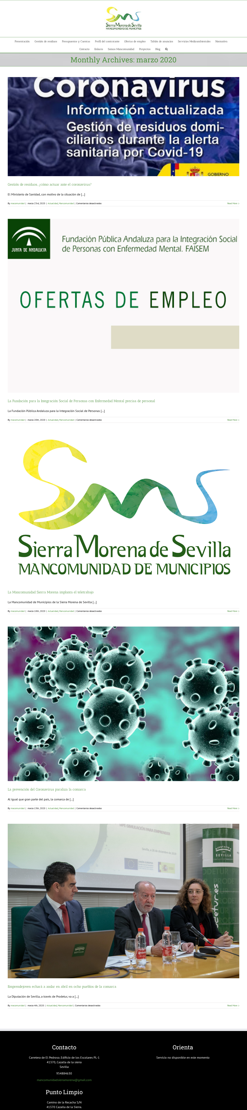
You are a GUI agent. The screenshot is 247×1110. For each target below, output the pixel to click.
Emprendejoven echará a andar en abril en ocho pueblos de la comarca (62, 986)
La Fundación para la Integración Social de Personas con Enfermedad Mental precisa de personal (81, 401)
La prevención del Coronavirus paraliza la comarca (47, 789)
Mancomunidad (66, 203)
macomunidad (18, 203)
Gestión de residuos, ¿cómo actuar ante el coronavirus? (50, 184)
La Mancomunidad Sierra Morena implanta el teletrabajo (51, 592)
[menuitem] (25, 41)
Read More (232, 203)
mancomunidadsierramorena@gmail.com (64, 1080)
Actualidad (53, 203)
